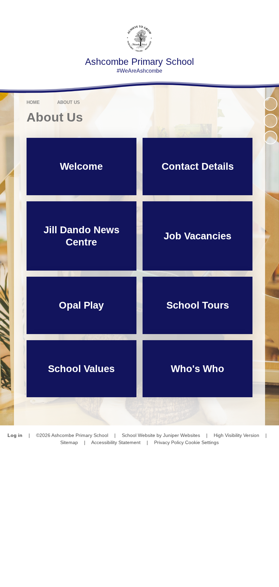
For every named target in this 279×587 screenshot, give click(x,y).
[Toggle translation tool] (231, 9)
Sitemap (69, 442)
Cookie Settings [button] (202, 442)
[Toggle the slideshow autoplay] (270, 104)
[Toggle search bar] (250, 9)
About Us (68, 102)
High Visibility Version (236, 435)
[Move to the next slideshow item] (270, 137)
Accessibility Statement (116, 442)
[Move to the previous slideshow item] (270, 120)
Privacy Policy (169, 442)
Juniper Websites (181, 435)
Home (33, 102)
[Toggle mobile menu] (269, 9)
